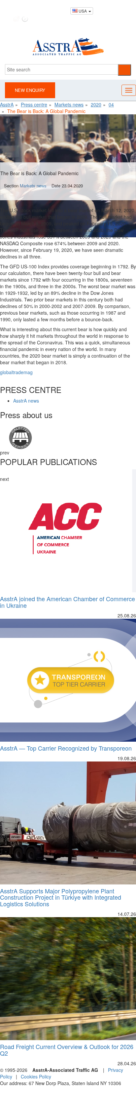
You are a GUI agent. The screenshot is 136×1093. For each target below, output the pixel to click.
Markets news (33, 185)
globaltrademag (16, 372)
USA (83, 11)
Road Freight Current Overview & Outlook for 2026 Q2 (66, 1049)
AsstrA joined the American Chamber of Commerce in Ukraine (67, 601)
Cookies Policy (36, 1076)
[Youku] (25, 19)
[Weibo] (16, 19)
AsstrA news (26, 400)
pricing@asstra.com (90, 3)
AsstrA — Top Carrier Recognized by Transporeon (66, 748)
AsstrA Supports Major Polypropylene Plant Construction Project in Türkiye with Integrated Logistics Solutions (60, 897)
